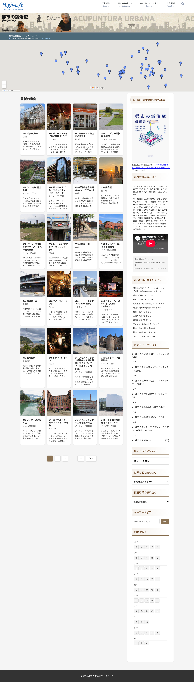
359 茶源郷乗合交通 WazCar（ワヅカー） (85, 189)
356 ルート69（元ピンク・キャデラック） (58, 246)
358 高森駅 (106, 187)
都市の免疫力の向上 (144, 440)
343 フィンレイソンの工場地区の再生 (84, 421)
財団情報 (171, 4)
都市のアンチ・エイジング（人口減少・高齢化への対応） (150, 428)
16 (81, 458)
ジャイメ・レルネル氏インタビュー (147, 324)
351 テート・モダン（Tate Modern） (84, 302)
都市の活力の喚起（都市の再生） (151, 407)
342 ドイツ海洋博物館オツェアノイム (110, 421)
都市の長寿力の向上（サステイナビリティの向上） (150, 382)
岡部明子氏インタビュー (143, 319)
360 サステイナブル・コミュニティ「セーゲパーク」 (57, 190)
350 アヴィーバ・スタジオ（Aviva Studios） (110, 303)
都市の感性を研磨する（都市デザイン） (150, 395)
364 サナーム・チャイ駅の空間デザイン (58, 135)
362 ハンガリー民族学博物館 (110, 135)
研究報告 (106, 4)
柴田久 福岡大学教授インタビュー (147, 307)
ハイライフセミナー (149, 4)
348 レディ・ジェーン (58, 359)
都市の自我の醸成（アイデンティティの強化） (150, 369)
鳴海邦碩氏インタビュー (143, 311)
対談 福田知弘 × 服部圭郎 (144, 332)
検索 (165, 521)
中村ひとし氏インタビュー (144, 336)
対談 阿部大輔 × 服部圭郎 (144, 328)
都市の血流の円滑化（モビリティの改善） (150, 355)
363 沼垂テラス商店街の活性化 (84, 135)
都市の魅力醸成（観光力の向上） (151, 417)
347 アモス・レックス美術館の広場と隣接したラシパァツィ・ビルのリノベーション (84, 363)
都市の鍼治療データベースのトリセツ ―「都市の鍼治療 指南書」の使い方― (150, 290)
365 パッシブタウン (32, 133)
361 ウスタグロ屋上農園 (32, 189)
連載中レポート (125, 4)
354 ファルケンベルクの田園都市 (110, 245)
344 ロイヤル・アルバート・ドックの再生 (58, 422)
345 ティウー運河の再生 (32, 421)
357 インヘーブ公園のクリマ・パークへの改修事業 (32, 246)
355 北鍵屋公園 (82, 244)
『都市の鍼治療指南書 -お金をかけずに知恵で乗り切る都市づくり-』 (151, 166)
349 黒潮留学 (29, 357)
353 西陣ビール (30, 300)
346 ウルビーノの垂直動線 (110, 359)
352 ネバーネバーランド (58, 302)
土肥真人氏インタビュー (143, 315)
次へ (91, 458)
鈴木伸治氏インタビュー (143, 299)
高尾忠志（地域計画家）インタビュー (148, 303)
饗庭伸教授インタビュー (143, 295)
